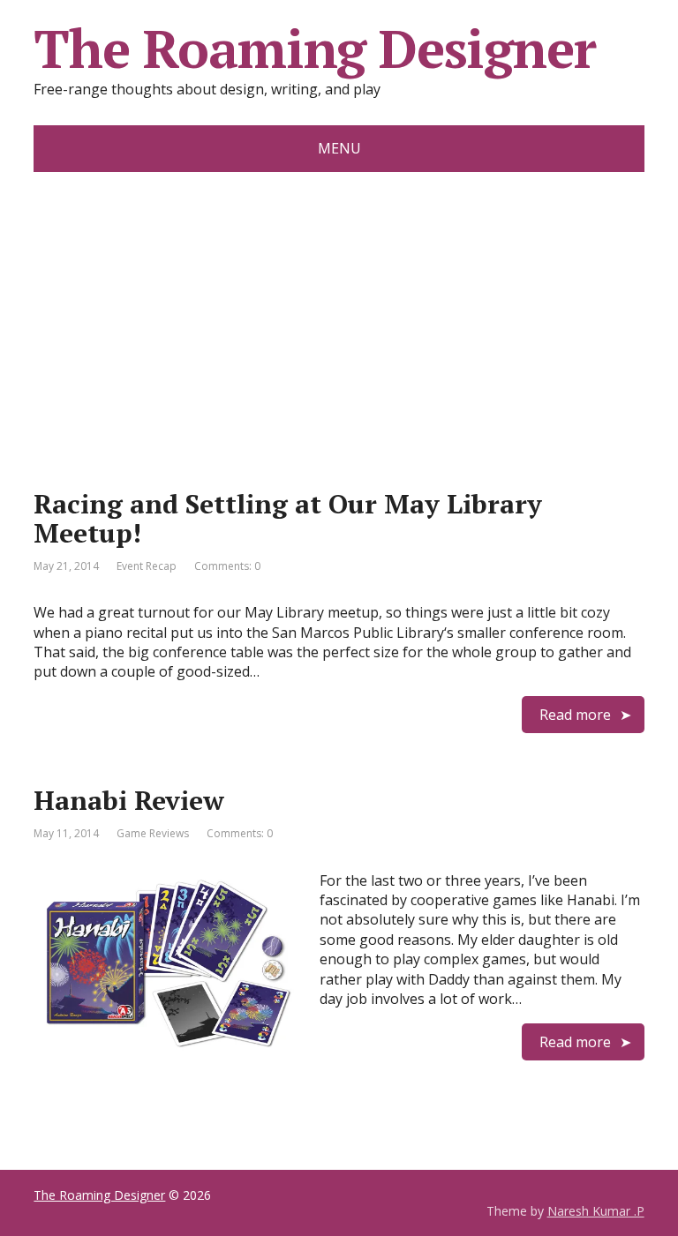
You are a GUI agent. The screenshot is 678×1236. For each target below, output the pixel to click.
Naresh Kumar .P (595, 1210)
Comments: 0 (227, 565)
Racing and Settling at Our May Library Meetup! (288, 518)
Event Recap (147, 565)
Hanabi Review (129, 800)
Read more (575, 714)
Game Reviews (153, 833)
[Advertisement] (339, 304)
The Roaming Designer (314, 48)
